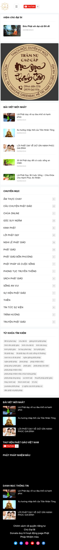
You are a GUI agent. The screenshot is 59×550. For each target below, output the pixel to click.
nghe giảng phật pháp (32, 357)
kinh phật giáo (10, 349)
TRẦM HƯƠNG (11, 314)
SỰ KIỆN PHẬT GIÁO (14, 292)
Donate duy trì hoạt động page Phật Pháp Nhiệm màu (29, 535)
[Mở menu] (16, 6)
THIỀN (6, 300)
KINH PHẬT (9, 227)
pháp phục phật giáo (12, 366)
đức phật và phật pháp (13, 390)
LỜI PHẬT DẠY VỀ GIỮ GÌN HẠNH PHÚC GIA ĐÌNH (35, 430)
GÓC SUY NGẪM (12, 220)
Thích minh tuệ (23, 382)
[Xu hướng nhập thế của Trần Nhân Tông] (9, 133)
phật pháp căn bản (41, 366)
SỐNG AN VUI (11, 285)
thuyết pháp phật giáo (43, 378)
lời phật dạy (9, 353)
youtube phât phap (11, 386)
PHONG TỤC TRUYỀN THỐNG (19, 271)
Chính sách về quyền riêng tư (29, 525)
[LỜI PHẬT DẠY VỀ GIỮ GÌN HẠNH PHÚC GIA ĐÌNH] (9, 148)
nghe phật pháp (10, 361)
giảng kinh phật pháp (37, 341)
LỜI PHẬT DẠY (11, 235)
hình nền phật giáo (11, 345)
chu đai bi (23, 341)
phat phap (24, 361)
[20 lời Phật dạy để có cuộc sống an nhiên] (9, 162)
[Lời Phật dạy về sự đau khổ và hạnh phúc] (9, 117)
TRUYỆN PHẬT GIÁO (14, 321)
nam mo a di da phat (12, 357)
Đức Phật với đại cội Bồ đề (36, 26)
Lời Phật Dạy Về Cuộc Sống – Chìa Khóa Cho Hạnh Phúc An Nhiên (35, 176)
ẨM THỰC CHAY (12, 199)
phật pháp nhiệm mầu (13, 370)
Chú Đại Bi (29, 529)
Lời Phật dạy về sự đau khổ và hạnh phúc (35, 408)
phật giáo (27, 366)
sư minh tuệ (27, 378)
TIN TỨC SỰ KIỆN (13, 307)
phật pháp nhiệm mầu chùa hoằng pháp (20, 374)
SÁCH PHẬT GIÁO (13, 278)
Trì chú (34, 382)
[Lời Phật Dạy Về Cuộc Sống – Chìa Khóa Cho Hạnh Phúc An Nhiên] (9, 177)
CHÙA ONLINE (11, 213)
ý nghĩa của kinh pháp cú (32, 386)
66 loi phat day (10, 341)
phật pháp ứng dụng (12, 378)
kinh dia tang (41, 345)
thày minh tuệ (9, 382)
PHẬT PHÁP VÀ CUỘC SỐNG (19, 263)
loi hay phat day (24, 349)
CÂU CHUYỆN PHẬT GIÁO (17, 206)
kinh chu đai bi (28, 345)
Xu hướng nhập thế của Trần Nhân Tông (35, 130)
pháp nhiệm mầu (37, 361)
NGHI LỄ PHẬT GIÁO (14, 242)
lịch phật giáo (39, 349)
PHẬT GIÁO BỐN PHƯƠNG (18, 256)
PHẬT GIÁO (9, 249)
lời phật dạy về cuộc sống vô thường (30, 353)
